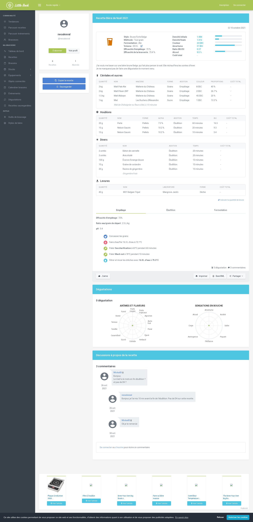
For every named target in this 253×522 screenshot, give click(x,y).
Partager (236, 276)
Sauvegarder (65, 87)
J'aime (104, 276)
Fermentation (220, 210)
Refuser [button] (220, 517)
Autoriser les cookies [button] (238, 517)
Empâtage (121, 210)
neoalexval (64, 34)
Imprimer (203, 276)
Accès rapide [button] (52, 5)
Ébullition (170, 210)
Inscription (224, 5)
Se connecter (239, 5)
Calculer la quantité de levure (232, 200)
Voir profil (73, 50)
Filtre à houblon (89, 496)
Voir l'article (57, 503)
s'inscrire (119, 447)
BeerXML (219, 276)
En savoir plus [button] (181, 517)
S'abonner (57, 50)
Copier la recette (65, 80)
